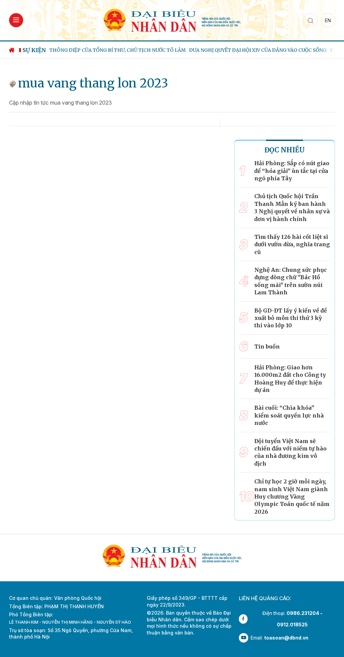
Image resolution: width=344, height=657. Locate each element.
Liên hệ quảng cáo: (265, 598)
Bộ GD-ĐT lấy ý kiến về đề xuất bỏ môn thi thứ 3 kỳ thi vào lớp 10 (290, 318)
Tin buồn (267, 346)
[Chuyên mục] (16, 20)
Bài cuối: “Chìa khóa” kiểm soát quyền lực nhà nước (289, 415)
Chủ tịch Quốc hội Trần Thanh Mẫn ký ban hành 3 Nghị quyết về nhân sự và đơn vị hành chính (292, 207)
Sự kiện (34, 50)
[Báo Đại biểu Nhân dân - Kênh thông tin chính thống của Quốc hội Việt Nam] (172, 20)
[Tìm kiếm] (310, 20)
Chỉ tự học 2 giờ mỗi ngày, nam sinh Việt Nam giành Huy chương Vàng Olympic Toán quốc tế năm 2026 (292, 496)
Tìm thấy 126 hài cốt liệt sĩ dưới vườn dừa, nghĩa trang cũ (292, 244)
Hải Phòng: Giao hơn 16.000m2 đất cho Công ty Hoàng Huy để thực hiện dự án (290, 378)
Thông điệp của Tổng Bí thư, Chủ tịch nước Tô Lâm (117, 50)
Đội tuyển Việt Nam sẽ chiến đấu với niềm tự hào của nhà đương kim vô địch (290, 452)
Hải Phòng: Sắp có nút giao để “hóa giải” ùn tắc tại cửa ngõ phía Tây (291, 171)
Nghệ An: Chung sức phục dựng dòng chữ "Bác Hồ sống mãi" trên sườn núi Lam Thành (290, 281)
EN (328, 20)
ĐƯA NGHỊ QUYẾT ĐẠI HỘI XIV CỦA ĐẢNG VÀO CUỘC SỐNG (258, 50)
